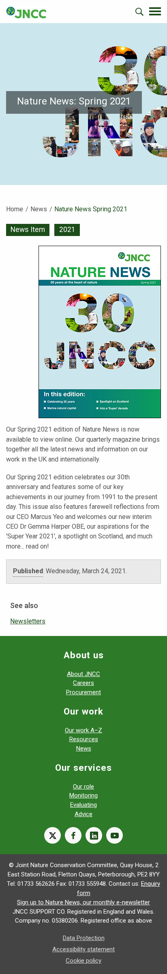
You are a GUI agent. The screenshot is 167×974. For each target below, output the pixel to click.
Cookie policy (83, 960)
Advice (83, 814)
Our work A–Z (83, 730)
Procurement (83, 692)
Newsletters (27, 621)
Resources (83, 739)
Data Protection (84, 938)
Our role (83, 786)
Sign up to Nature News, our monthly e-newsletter (83, 902)
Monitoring (83, 795)
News (38, 209)
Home (14, 209)
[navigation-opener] (155, 11)
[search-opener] (139, 12)
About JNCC (83, 674)
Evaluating (83, 804)
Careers (83, 683)
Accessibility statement (83, 949)
